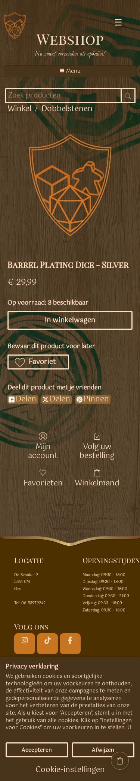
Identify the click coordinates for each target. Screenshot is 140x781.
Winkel (19, 109)
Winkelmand (97, 482)
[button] (38, 361)
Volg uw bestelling (97, 451)
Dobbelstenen (67, 109)
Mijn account (43, 451)
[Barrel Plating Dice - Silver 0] (70, 185)
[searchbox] (70, 95)
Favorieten (43, 482)
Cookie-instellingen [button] (70, 770)
